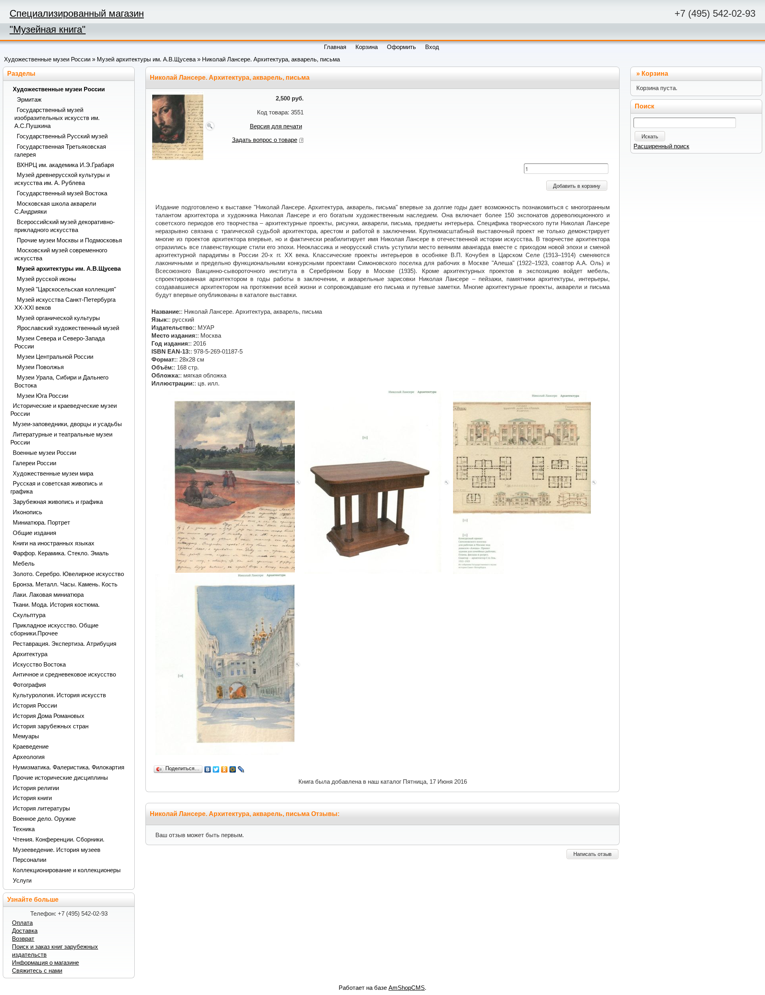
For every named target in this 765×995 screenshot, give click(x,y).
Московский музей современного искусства (60, 254)
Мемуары (26, 736)
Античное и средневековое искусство (64, 674)
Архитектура (30, 654)
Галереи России (34, 463)
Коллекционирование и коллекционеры (67, 870)
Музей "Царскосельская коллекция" (66, 289)
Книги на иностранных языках (53, 543)
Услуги (22, 880)
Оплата (22, 923)
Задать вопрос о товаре (264, 140)
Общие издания (34, 533)
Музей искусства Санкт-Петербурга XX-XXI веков (65, 304)
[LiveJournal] (241, 769)
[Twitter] (216, 769)
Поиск (644, 106)
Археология (29, 757)
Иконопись (27, 512)
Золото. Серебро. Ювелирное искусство (68, 574)
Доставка (24, 931)
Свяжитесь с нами (37, 970)
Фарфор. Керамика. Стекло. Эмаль (61, 553)
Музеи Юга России (42, 396)
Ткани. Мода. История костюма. (56, 605)
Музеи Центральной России (55, 357)
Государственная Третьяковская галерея (60, 151)
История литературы (41, 808)
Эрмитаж (29, 99)
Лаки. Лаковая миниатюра (48, 595)
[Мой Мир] (233, 769)
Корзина (654, 73)
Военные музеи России (44, 453)
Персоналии (29, 860)
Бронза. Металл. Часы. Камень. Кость (65, 584)
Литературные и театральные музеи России (61, 438)
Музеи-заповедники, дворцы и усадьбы (67, 424)
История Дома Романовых (48, 716)
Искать (649, 137)
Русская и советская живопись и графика (56, 487)
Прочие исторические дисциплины (60, 778)
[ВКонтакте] (208, 769)
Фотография (29, 685)
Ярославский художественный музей (68, 328)
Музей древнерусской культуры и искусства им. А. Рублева (62, 179)
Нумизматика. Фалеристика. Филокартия (68, 767)
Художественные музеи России (47, 59)
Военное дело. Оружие (44, 819)
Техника (24, 829)
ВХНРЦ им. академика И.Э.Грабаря (65, 165)
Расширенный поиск (661, 146)
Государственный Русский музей (62, 136)
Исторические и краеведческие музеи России (63, 410)
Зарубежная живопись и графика (58, 502)
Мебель (24, 563)
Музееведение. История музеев (56, 850)
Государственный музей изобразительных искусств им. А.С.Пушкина (57, 118)
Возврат (23, 939)
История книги (32, 798)
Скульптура (29, 615)
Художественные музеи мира (53, 473)
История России (35, 705)
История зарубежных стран (50, 726)
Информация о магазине (45, 963)
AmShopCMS (406, 988)
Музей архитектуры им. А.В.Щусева (146, 59)
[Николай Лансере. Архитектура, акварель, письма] (183, 125)
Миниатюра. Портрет (41, 522)
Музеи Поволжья (40, 367)
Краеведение (31, 746)
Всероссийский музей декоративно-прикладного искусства (64, 226)
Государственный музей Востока (62, 193)
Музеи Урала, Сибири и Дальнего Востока (61, 381)
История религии (36, 788)
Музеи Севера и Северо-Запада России (59, 342)
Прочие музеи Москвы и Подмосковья (69, 240)
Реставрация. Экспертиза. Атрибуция (64, 644)
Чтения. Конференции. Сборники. (58, 839)
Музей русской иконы (46, 279)
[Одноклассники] (224, 769)
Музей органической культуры (58, 318)
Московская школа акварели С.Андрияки (55, 208)
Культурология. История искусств (59, 695)
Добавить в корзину (576, 186)
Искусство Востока (39, 664)
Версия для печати (276, 126)
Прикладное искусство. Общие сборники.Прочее (54, 629)
